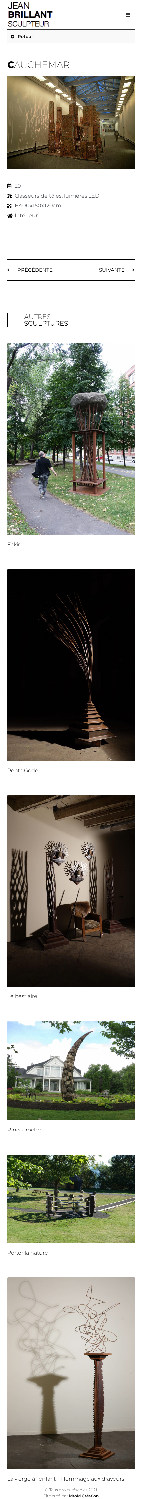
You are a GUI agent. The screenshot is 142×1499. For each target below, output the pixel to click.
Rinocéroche (24, 1130)
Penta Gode (22, 770)
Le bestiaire (22, 996)
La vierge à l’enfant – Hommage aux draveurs (65, 1479)
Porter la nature (27, 1253)
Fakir (13, 544)
